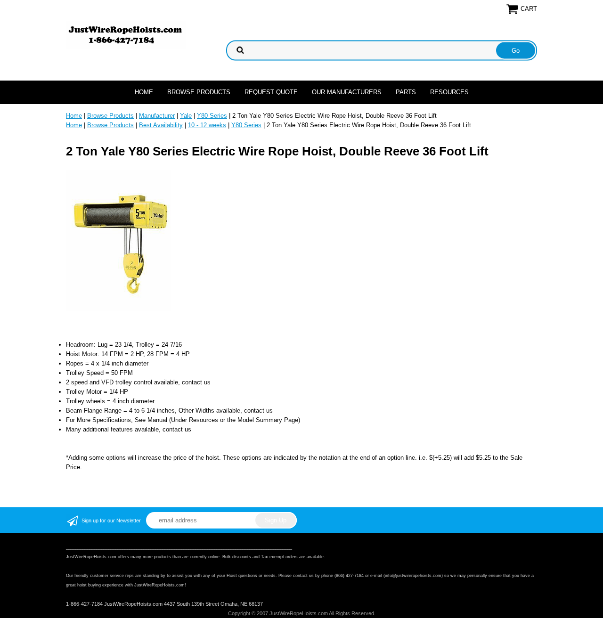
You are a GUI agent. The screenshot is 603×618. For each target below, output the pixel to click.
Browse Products (198, 92)
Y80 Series (212, 115)
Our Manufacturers (347, 92)
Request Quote (271, 92)
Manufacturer (157, 115)
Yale (186, 115)
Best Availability (161, 125)
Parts (406, 92)
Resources (449, 92)
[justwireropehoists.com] (126, 34)
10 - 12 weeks (207, 125)
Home (144, 92)
